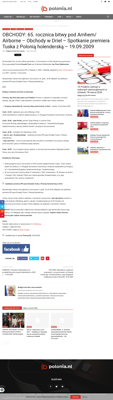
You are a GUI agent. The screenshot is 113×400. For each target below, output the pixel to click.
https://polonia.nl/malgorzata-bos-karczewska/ (30, 290)
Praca (68, 17)
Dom (59, 17)
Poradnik (49, 17)
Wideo (78, 17)
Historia (13, 29)
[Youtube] (109, 1)
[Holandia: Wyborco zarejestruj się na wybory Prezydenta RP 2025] (82, 126)
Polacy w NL (81, 83)
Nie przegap (35, 17)
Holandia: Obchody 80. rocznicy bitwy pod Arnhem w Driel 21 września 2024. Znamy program (12, 332)
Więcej (84, 397)
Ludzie (29, 327)
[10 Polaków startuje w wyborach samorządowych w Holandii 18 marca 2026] (94, 72)
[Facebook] (101, 1)
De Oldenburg (36, 224)
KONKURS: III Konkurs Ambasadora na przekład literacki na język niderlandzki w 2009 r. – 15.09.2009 (18, 272)
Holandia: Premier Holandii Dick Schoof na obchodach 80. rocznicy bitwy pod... (99, 137)
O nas (29, 1)
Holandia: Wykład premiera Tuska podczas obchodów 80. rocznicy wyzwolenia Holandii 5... (100, 112)
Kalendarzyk (20, 29)
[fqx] (4, 390)
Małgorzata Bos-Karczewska (15, 51)
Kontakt (35, 1)
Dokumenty (17, 26)
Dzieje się (7, 17)
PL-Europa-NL (28, 29)
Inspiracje (20, 17)
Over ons (23, 1)
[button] (108, 16)
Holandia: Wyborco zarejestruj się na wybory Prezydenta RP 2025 (99, 125)
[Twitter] (105, 1)
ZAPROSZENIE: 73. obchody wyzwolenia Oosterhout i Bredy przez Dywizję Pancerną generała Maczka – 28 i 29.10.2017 (61, 334)
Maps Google (24, 230)
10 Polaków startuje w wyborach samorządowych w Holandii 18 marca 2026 (92, 90)
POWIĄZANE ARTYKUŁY (12, 308)
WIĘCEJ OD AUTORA (30, 308)
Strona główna (6, 26)
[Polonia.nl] (56, 8)
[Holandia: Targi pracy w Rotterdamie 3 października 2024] (83, 150)
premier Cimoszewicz (65, 70)
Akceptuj (75, 397)
